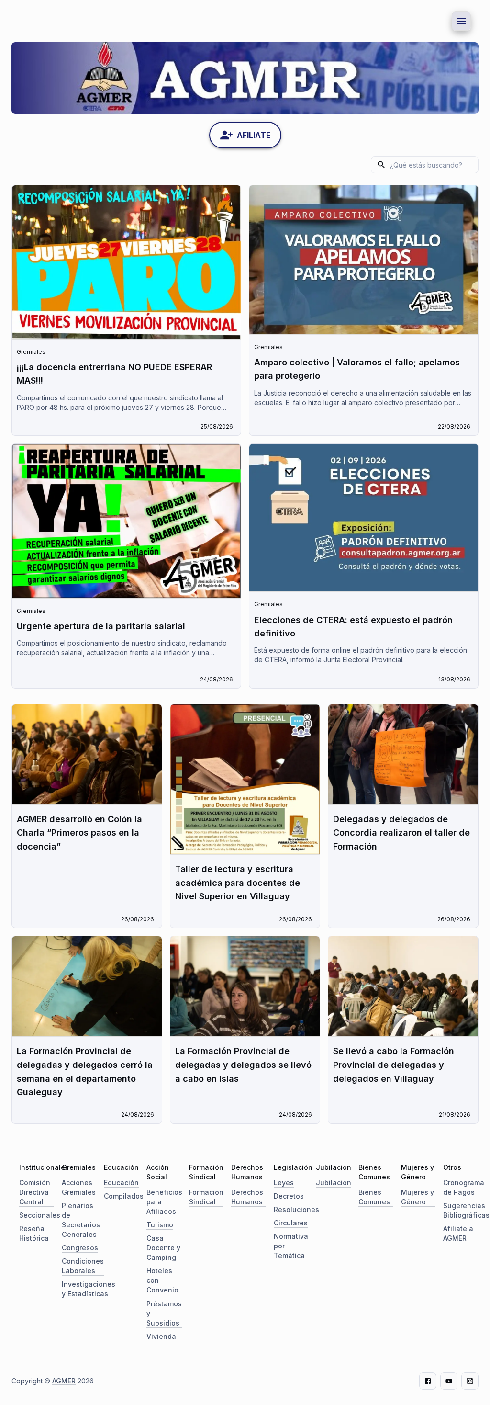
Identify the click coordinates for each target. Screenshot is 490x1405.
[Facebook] (427, 1381)
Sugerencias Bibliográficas (466, 1210)
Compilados (124, 1196)
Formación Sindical (206, 1197)
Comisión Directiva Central (34, 1192)
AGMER (64, 1381)
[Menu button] (461, 21)
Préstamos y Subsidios (164, 1313)
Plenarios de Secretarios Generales (81, 1219)
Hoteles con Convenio (162, 1280)
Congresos (80, 1248)
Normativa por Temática (291, 1245)
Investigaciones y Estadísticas (88, 1289)
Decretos (289, 1196)
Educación (121, 1182)
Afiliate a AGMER (458, 1233)
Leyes (284, 1182)
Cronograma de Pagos (463, 1187)
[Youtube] (448, 1381)
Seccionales (39, 1215)
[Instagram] (470, 1381)
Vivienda (161, 1336)
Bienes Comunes (374, 1197)
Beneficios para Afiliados (164, 1201)
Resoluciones (296, 1209)
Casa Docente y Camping (163, 1247)
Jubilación (333, 1182)
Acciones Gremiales (79, 1187)
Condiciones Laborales (83, 1266)
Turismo (159, 1225)
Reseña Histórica (34, 1233)
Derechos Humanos (247, 1197)
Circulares (291, 1223)
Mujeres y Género (417, 1197)
